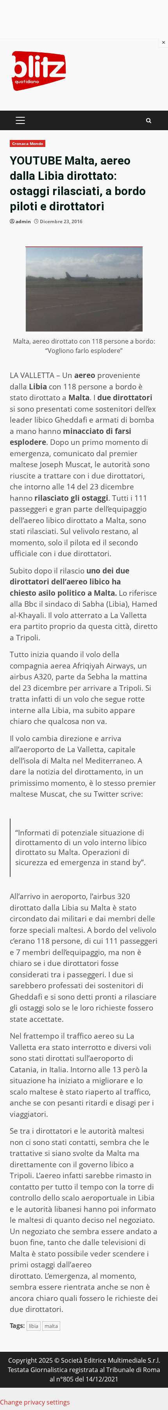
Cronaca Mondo (27, 143)
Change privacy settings (35, 1402)
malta (51, 1325)
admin (23, 221)
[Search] (148, 120)
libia (33, 1325)
